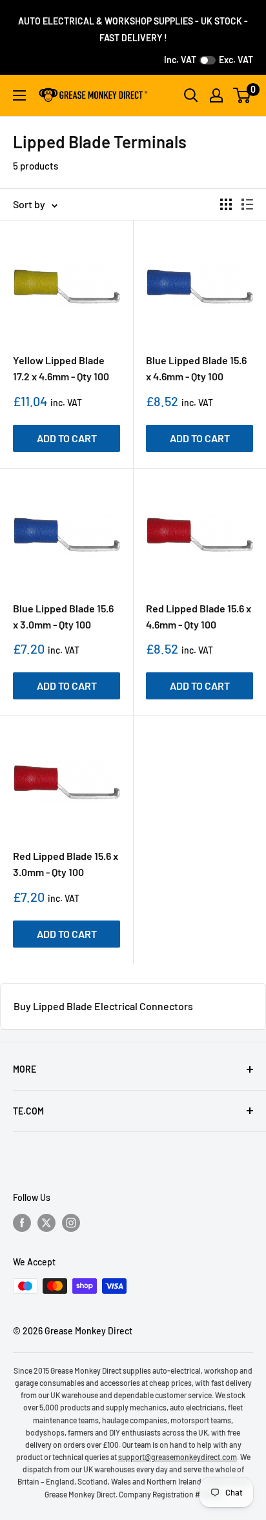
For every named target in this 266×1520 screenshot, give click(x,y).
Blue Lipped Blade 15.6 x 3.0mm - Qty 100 (63, 616)
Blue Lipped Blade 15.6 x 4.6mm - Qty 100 (196, 368)
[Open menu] (19, 95)
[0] (242, 95)
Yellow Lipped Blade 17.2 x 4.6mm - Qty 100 (61, 368)
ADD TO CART (67, 438)
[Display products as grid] (226, 204)
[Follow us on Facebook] (22, 1223)
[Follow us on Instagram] (71, 1223)
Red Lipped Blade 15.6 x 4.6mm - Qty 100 (198, 616)
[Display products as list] (247, 204)
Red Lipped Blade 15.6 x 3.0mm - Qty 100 (65, 864)
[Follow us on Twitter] (46, 1223)
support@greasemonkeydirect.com (177, 1456)
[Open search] (191, 95)
